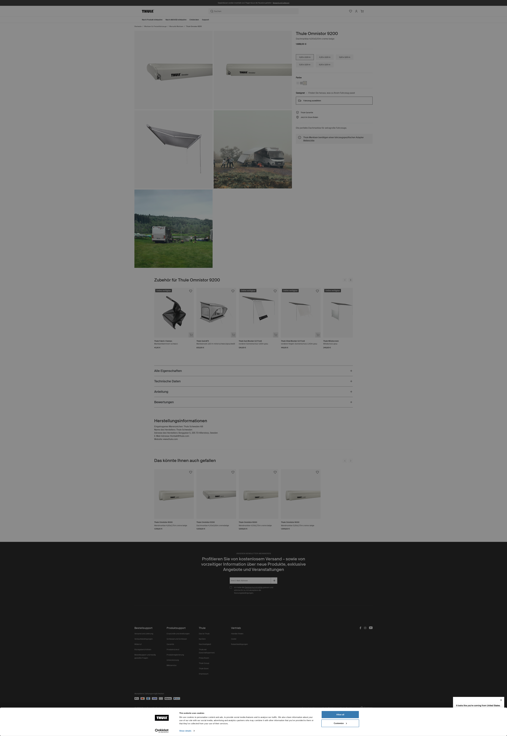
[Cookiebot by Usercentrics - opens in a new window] (161, 731)
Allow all (340, 714)
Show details (185, 731)
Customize (339, 723)
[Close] (501, 700)
